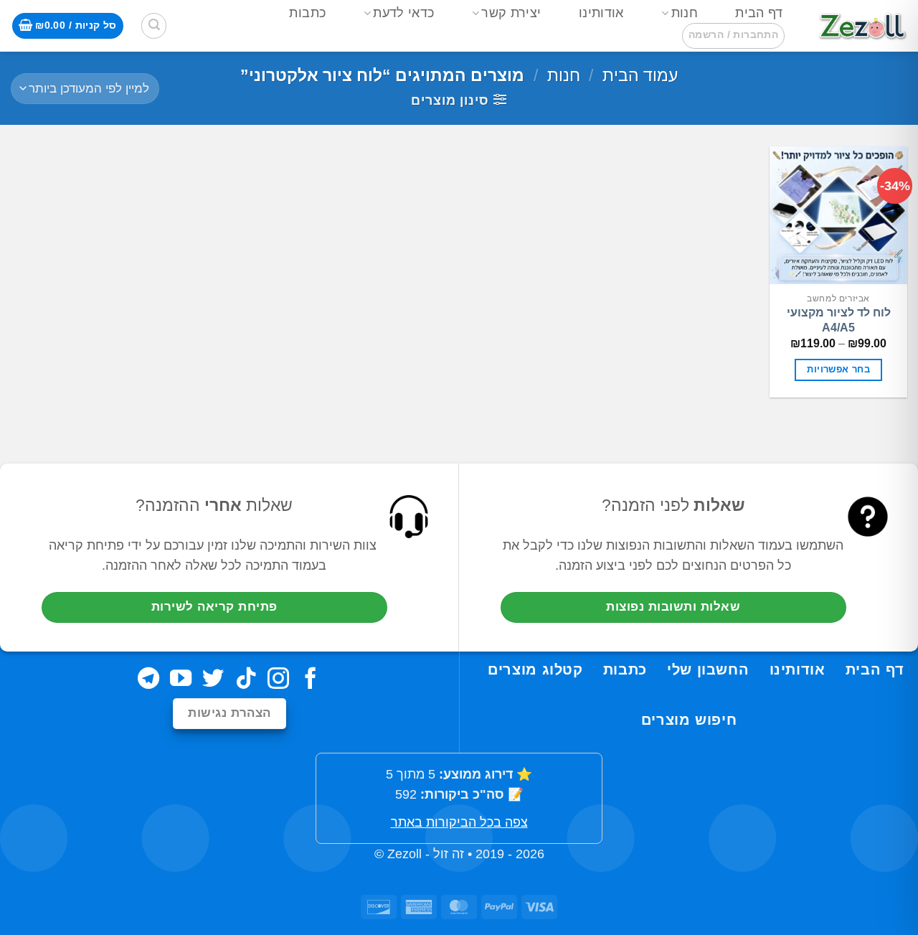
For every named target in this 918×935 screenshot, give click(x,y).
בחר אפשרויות (838, 370)
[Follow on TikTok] (246, 680)
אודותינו (601, 13)
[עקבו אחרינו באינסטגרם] (278, 680)
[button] (733, 35)
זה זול (448, 854)
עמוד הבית (640, 75)
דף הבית (758, 13)
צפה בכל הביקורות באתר (459, 822)
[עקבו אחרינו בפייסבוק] (310, 680)
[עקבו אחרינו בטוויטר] (213, 680)
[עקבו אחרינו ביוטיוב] (180, 680)
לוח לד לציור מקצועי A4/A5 (839, 320)
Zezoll (404, 854)
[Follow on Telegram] (148, 680)
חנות (684, 13)
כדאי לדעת (403, 13)
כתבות (307, 13)
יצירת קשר (511, 13)
